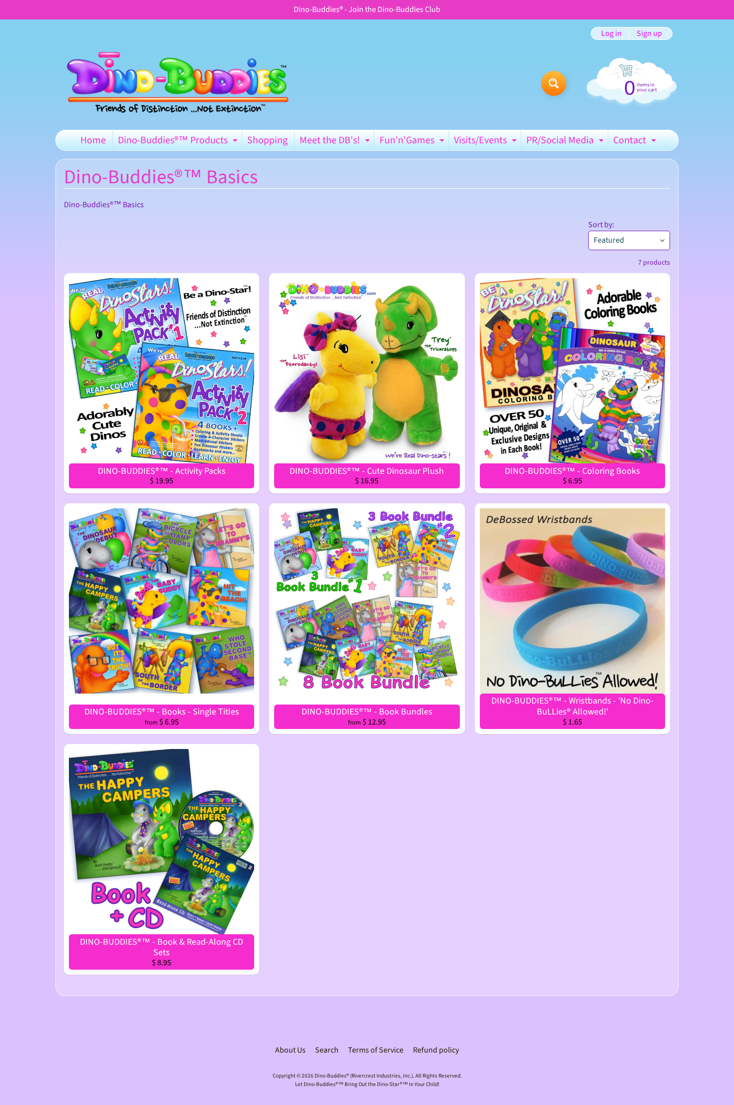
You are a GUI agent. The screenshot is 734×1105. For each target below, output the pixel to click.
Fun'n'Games (413, 141)
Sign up (649, 33)
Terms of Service (375, 1050)
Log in (611, 33)
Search (327, 1050)
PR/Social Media (566, 141)
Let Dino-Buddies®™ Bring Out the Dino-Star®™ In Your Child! (367, 1084)
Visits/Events (486, 141)
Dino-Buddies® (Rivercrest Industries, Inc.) (364, 1076)
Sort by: (601, 224)
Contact (636, 141)
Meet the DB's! (336, 141)
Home (93, 140)
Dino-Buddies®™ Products (179, 141)
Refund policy (436, 1050)
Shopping (267, 140)
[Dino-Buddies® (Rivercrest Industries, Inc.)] (176, 83)
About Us (290, 1050)
